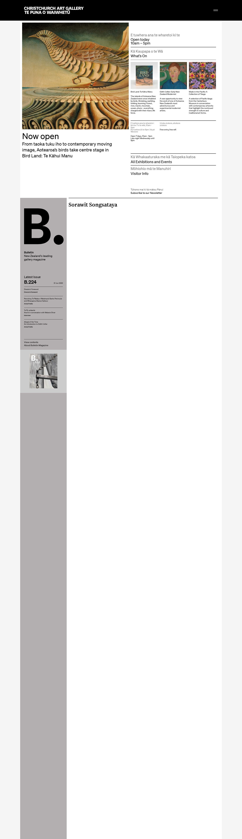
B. (30, 216)
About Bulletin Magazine (36, 345)
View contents (31, 342)
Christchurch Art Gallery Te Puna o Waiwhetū (54, 10)
